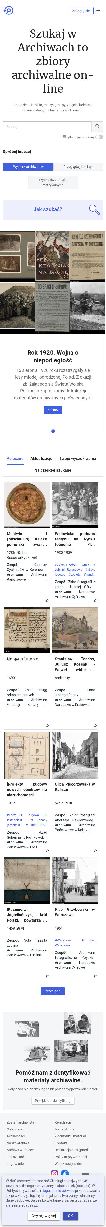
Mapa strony (64, 1129)
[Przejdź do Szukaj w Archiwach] (9, 10)
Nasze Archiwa (18, 1143)
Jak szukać (15, 1157)
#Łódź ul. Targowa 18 (26, 815)
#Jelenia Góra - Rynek (72, 564)
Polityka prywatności (71, 1157)
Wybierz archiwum (27, 167)
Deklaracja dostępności (72, 1150)
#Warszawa (63, 940)
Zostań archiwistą (20, 1122)
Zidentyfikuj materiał (70, 1136)
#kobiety (74, 574)
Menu (98, 10)
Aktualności (16, 1136)
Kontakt (61, 1143)
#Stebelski (14, 820)
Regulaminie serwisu (58, 1191)
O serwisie (14, 1129)
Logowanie (15, 1164)
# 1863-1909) (36, 825)
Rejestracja (63, 1122)
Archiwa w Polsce (20, 1150)
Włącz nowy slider (68, 1164)
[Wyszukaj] (97, 126)
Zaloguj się (81, 11)
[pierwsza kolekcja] (53, 431)
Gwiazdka (47, 600)
